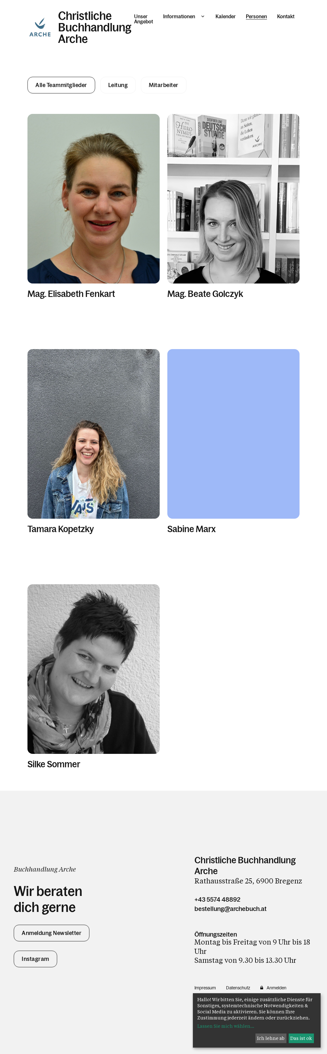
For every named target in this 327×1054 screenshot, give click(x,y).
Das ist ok (301, 1038)
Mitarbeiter (164, 85)
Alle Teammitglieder (61, 85)
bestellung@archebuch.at (230, 908)
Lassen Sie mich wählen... (225, 1026)
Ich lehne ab (271, 1038)
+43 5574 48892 (217, 899)
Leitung (118, 85)
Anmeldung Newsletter (51, 933)
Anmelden (276, 988)
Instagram (35, 959)
